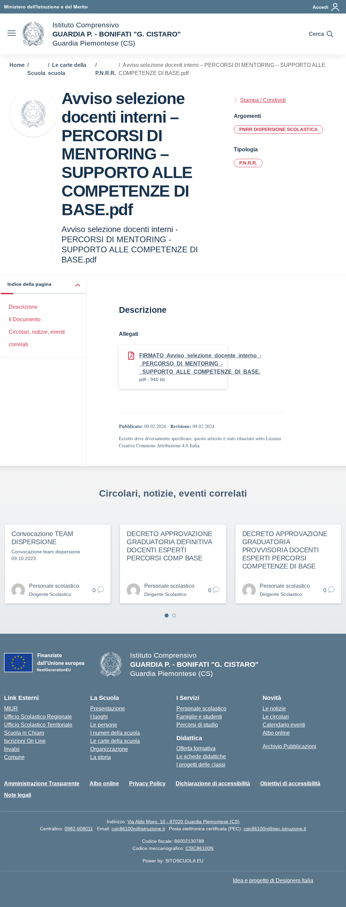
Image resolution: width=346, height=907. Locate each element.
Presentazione (107, 708)
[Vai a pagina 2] (174, 615)
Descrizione (23, 307)
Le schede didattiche (201, 756)
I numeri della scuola (115, 733)
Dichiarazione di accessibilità (213, 783)
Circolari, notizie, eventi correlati (37, 338)
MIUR (11, 708)
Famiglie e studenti (199, 717)
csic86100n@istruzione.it (138, 828)
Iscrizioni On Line (25, 741)
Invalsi (12, 749)
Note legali (17, 795)
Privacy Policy (147, 783)
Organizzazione (109, 749)
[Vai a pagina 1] (167, 615)
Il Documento (25, 319)
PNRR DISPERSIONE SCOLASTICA (278, 129)
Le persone (103, 725)
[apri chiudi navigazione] (11, 34)
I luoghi (99, 717)
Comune (14, 757)
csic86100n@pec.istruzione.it (275, 828)
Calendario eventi (284, 725)
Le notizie (274, 708)
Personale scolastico (201, 708)
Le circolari (276, 717)
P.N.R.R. (248, 163)
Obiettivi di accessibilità (290, 783)
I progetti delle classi (200, 764)
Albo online (276, 733)
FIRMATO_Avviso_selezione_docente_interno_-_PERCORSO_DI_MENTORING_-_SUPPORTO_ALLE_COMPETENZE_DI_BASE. (200, 364)
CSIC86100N (200, 848)
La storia (100, 757)
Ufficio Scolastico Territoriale (38, 725)
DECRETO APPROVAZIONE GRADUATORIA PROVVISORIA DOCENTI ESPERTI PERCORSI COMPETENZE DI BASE (284, 550)
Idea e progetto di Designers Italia (273, 880)
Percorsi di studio (197, 725)
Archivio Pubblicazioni (289, 746)
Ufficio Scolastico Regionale (38, 717)
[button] (44, 285)
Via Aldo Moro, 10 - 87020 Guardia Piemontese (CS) (183, 821)
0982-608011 (79, 828)
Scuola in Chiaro (24, 733)
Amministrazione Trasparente (41, 783)
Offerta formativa (196, 748)
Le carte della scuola (115, 741)
